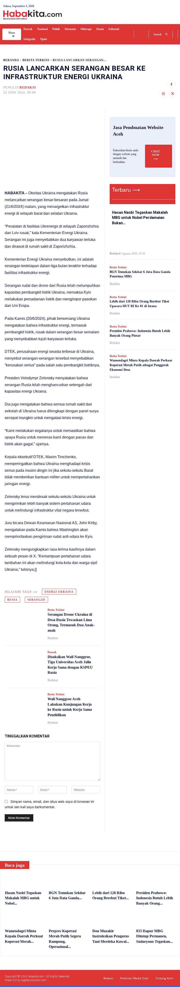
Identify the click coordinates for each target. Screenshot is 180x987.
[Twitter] (173, 93)
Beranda (11, 60)
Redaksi (27, 87)
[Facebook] (171, 84)
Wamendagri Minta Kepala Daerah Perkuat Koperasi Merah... (24, 936)
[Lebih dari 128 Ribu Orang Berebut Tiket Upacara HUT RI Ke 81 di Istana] (111, 880)
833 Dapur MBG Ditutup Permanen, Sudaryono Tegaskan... (154, 936)
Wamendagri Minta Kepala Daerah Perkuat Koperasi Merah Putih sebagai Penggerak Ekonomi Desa (141, 365)
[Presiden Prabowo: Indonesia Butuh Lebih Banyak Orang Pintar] (155, 880)
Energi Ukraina (59, 591)
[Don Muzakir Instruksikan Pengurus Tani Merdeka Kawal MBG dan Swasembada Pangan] (111, 918)
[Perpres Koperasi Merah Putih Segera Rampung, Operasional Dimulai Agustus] (68, 918)
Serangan (36, 599)
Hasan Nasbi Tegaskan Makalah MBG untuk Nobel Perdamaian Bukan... (140, 217)
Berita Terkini (35, 60)
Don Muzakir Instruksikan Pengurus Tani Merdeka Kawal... (110, 936)
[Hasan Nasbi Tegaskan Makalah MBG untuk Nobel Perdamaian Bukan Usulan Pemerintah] (142, 239)
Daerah (52, 652)
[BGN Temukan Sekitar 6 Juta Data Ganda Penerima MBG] (68, 880)
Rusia (12, 599)
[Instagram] (163, 93)
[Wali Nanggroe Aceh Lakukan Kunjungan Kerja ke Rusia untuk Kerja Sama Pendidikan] (24, 704)
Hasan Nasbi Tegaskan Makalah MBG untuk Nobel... (23, 898)
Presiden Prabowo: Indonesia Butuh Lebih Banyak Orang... (154, 898)
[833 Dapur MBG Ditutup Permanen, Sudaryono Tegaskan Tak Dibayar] (155, 918)
